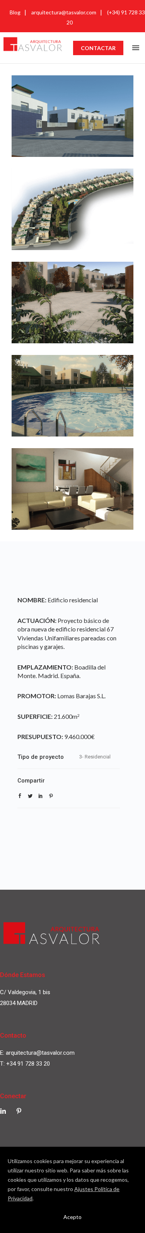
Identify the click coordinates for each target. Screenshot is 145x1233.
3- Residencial (95, 757)
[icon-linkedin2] (5, 1111)
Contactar (98, 48)
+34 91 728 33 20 (28, 1063)
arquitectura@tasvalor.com (63, 12)
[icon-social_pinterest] (19, 1111)
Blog (15, 12)
